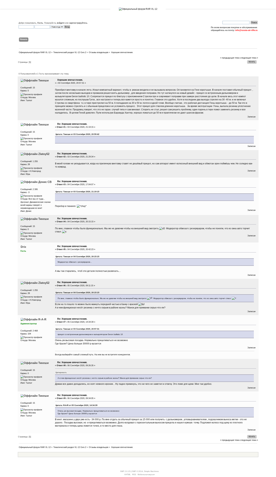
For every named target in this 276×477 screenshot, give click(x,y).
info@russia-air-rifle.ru (246, 30)
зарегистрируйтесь (78, 23)
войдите (61, 23)
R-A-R (42, 319)
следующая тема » (249, 58)
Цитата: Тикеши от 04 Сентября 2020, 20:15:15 (77, 256)
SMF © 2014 (137, 471)
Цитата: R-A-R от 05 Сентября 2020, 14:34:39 (76, 405)
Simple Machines (151, 471)
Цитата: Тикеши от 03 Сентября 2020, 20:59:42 (77, 134)
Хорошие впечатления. (70, 80)
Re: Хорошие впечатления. (72, 124)
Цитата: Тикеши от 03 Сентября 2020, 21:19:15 (77, 192)
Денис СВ (45, 181)
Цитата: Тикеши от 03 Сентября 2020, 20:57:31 (77, 329)
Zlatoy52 (43, 153)
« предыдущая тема (229, 58)
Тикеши (43, 80)
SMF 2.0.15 (125, 471)
